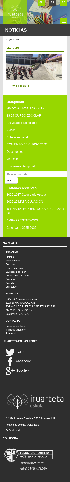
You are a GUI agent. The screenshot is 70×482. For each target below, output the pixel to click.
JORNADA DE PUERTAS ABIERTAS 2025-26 (36, 211)
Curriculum (11, 286)
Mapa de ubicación (16, 329)
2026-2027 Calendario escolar (27, 194)
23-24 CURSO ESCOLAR (24, 115)
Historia (10, 257)
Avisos (11, 130)
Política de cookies (16, 424)
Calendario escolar (16, 271)
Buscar (11, 180)
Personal (10, 264)
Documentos (15, 151)
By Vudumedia (13, 430)
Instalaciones (13, 260)
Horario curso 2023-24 (17, 275)
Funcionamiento (14, 268)
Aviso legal (33, 424)
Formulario (11, 333)
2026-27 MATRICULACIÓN (25, 201)
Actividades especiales (22, 122)
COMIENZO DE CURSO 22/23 (27, 144)
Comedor (10, 279)
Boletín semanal (17, 137)
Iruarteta (15, 12)
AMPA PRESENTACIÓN (23, 220)
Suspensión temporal (21, 166)
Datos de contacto (15, 326)
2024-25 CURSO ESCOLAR (26, 108)
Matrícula (13, 159)
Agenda (10, 283)
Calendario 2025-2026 (21, 227)
